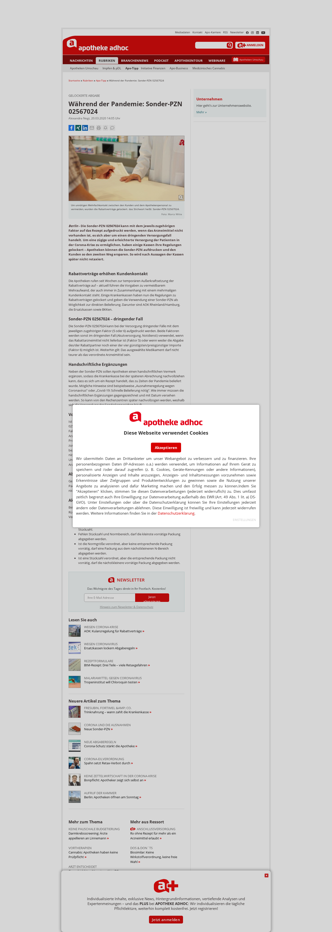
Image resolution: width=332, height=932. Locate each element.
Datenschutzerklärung (176, 513)
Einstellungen (244, 520)
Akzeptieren (166, 447)
